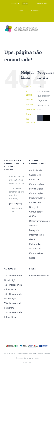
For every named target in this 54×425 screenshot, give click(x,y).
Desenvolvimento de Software (39, 223)
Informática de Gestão (36, 237)
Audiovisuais (35, 170)
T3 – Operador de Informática (13, 314)
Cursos (29, 99)
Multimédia (34, 243)
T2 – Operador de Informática (13, 287)
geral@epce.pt (16, 203)
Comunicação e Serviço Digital (36, 186)
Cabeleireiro (35, 174)
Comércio (34, 179)
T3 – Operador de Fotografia (13, 305)
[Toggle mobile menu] (48, 28)
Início (28, 86)
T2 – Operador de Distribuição (13, 278)
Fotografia (34, 230)
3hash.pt (27, 363)
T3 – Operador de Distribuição (13, 296)
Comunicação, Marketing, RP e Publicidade (37, 198)
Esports (29, 114)
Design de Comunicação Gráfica (36, 212)
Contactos (31, 109)
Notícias (30, 104)
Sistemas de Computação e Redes (36, 253)
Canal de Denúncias (39, 275)
